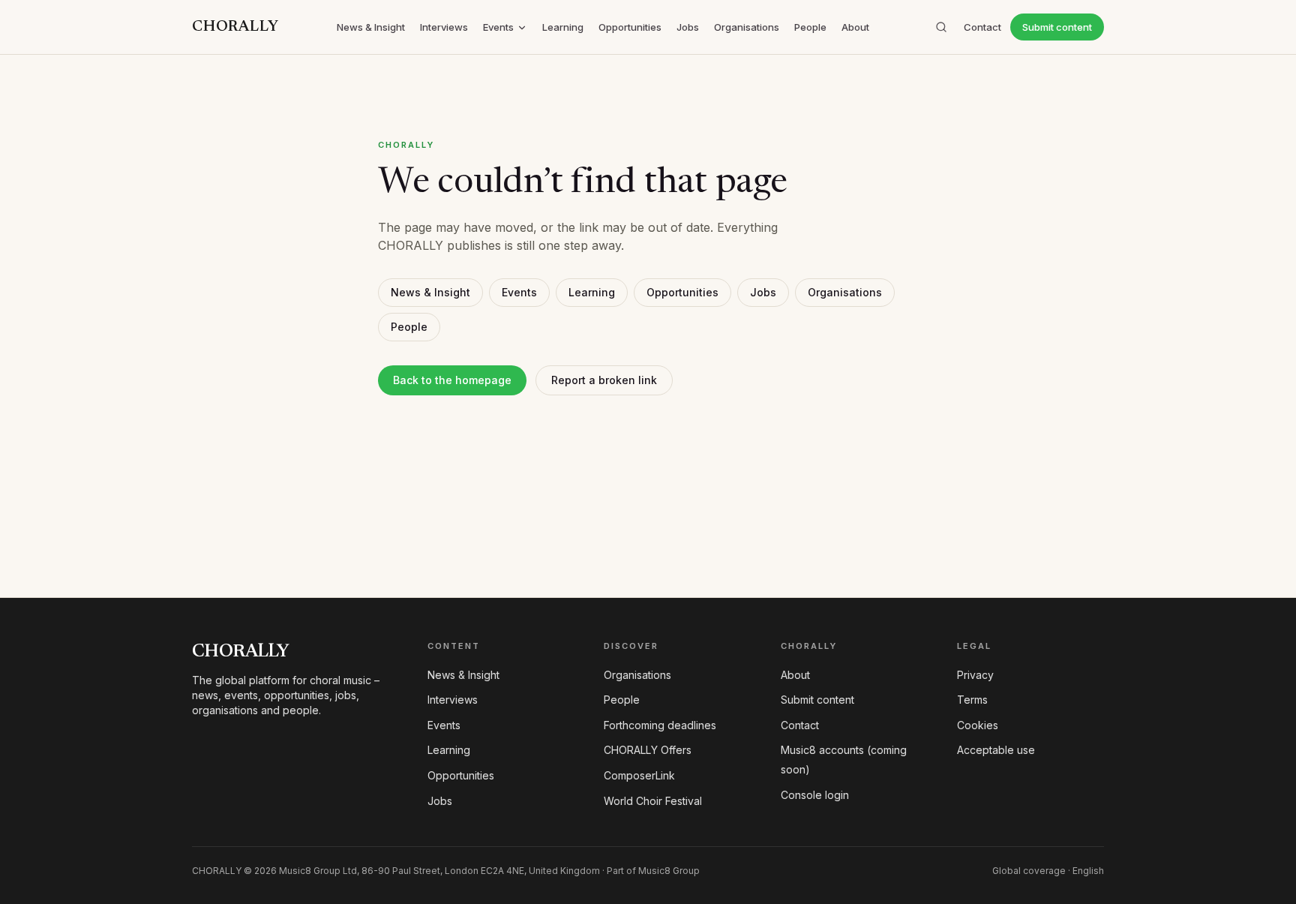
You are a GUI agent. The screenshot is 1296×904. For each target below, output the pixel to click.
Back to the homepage (452, 380)
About (855, 27)
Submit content (1057, 27)
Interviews (444, 27)
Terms (972, 699)
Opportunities (630, 27)
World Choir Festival (653, 800)
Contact (982, 27)
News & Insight (371, 27)
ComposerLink (639, 775)
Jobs (687, 27)
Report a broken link (604, 380)
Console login (815, 794)
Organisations (746, 27)
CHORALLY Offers (648, 749)
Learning (563, 27)
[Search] (941, 27)
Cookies (977, 725)
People (810, 27)
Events (498, 27)
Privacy (975, 674)
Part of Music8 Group (653, 870)
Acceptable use (996, 749)
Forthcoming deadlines (660, 725)
